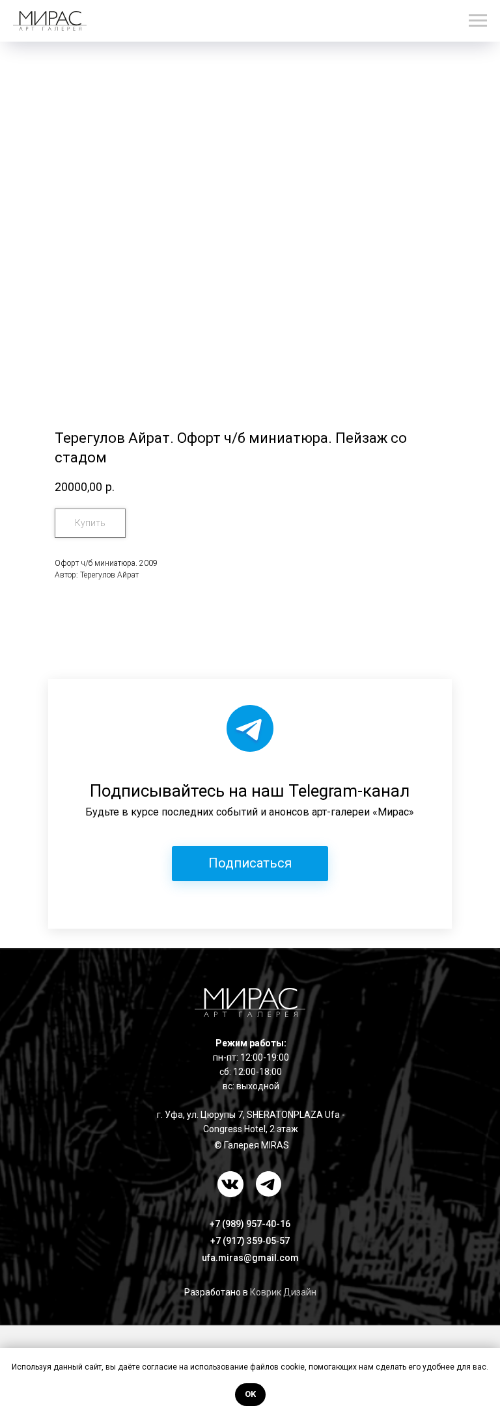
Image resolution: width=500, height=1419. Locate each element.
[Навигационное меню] (478, 20)
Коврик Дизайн (283, 1292)
